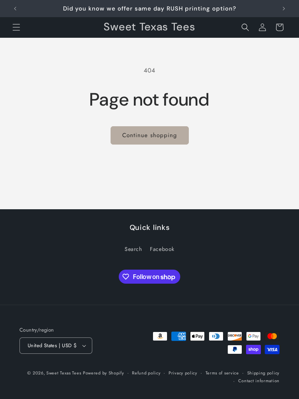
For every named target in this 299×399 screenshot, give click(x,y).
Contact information (259, 381)
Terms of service (222, 373)
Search (133, 249)
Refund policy (146, 373)
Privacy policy (183, 373)
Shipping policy (263, 373)
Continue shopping (149, 135)
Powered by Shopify (103, 373)
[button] (16, 27)
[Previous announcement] (15, 8)
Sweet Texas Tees (63, 373)
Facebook (162, 249)
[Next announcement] (283, 8)
